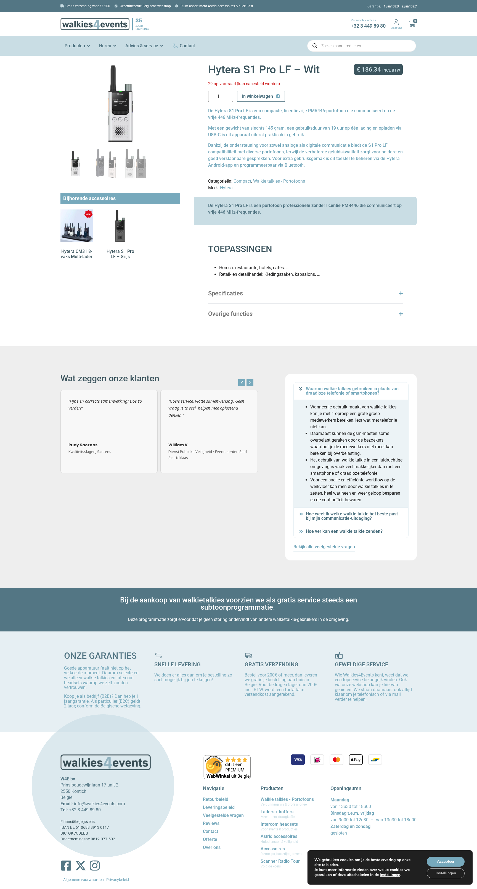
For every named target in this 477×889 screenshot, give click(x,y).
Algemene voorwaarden (83, 879)
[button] (250, 382)
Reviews (211, 823)
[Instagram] (95, 865)
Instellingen (446, 873)
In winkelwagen (257, 96)
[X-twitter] (80, 865)
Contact (210, 831)
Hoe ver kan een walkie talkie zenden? (344, 531)
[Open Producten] (88, 46)
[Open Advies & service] (162, 46)
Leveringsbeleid (219, 807)
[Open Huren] (115, 46)
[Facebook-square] (66, 865)
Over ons (212, 847)
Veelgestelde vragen (223, 815)
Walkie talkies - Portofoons (279, 181)
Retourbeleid (215, 799)
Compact (242, 181)
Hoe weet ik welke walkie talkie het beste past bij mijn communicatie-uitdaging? (352, 516)
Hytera (226, 187)
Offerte (210, 839)
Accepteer (445, 861)
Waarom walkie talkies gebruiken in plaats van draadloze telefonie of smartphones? (352, 391)
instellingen (390, 874)
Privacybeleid (117, 879)
